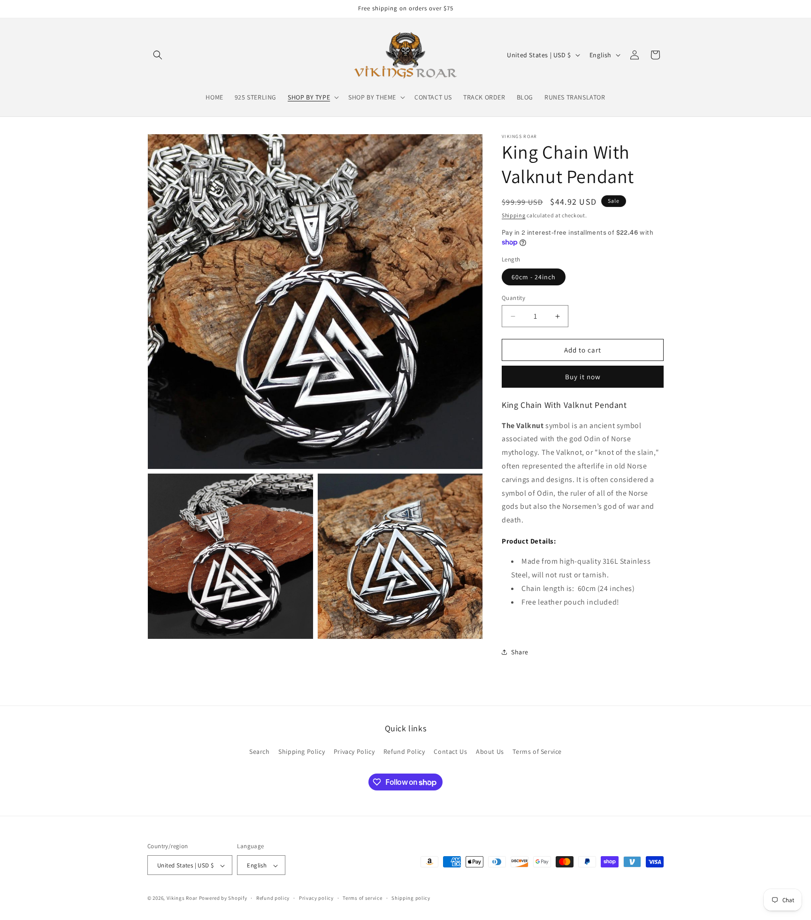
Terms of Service (537, 751)
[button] (157, 55)
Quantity (513, 298)
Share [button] (519, 652)
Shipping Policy (301, 751)
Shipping (514, 215)
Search (259, 751)
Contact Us (450, 751)
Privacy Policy (354, 751)
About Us (490, 751)
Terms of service (362, 898)
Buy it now (583, 376)
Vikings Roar (182, 898)
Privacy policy (316, 898)
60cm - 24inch (534, 277)
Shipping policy (410, 898)
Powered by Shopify (223, 898)
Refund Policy (404, 751)
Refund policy (273, 898)
